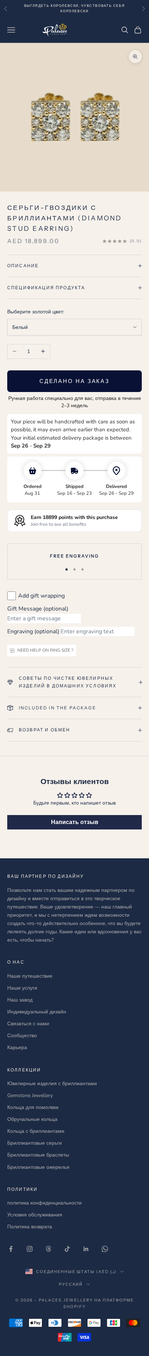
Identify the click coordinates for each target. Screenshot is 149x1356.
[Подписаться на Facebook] (10, 1248)
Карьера (17, 1047)
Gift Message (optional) (37, 609)
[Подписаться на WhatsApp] (104, 1248)
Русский (71, 1284)
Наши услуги (22, 988)
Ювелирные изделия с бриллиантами (52, 1083)
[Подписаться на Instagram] (29, 1248)
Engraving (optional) (33, 631)
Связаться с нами (28, 1023)
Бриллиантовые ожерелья (38, 1167)
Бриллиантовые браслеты (38, 1155)
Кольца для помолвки (33, 1107)
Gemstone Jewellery (30, 1095)
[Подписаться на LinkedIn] (86, 1248)
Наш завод (20, 999)
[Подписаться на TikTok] (67, 1248)
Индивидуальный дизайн (36, 1011)
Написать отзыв (74, 822)
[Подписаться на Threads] (48, 1248)
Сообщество (22, 1035)
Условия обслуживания (34, 1214)
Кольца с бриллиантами (35, 1131)
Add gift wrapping (41, 596)
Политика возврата (29, 1226)
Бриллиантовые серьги (34, 1143)
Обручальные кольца (32, 1119)
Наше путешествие (29, 976)
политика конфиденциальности (44, 1202)
